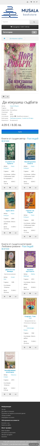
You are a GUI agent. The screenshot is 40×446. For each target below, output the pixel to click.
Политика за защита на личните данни (13, 413)
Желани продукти (7, 434)
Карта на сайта (6, 425)
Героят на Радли (30, 211)
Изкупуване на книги (8, 417)
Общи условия (6, 415)
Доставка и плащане (8, 411)
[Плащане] (36, 2)
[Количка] (34, 2)
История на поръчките (8, 432)
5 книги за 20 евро (27, 118)
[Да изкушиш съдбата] (20, 67)
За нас (4, 409)
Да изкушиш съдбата (16, 38)
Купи (20, 132)
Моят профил (6, 430)
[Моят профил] (28, 2)
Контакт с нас (6, 423)
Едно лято (10, 211)
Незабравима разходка (10, 371)
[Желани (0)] (31, 2)
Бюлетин (4, 437)
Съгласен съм (33, 444)
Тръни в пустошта (30, 270)
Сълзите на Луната (10, 162)
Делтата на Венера (10, 270)
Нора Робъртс (12, 106)
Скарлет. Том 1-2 (30, 317)
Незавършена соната (30, 162)
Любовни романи (15, 118)
